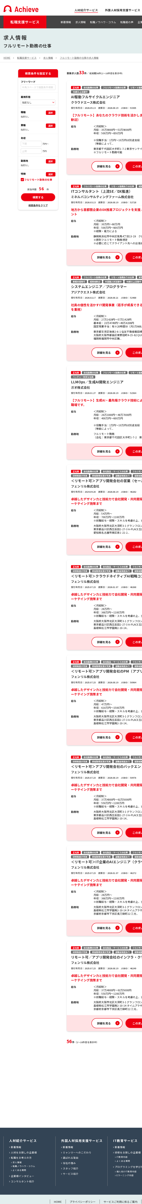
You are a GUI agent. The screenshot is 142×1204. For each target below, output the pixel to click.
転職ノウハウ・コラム (103, 22)
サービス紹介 (70, 1173)
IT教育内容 (122, 1156)
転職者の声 (126, 22)
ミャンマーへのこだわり (77, 1152)
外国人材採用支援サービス (122, 10)
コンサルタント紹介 (22, 1181)
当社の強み (69, 1163)
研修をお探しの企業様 (128, 1152)
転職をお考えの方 (21, 1157)
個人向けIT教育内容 (127, 1171)
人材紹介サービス (23, 1140)
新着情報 (66, 22)
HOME (58, 1201)
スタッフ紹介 (70, 1168)
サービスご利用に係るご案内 (120, 1201)
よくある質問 (19, 1170)
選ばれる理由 (70, 1157)
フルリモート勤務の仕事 (38, 179)
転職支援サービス (24, 21)
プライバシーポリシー (83, 1201)
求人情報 (80, 22)
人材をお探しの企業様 (24, 1152)
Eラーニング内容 (125, 1175)
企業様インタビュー (22, 1176)
